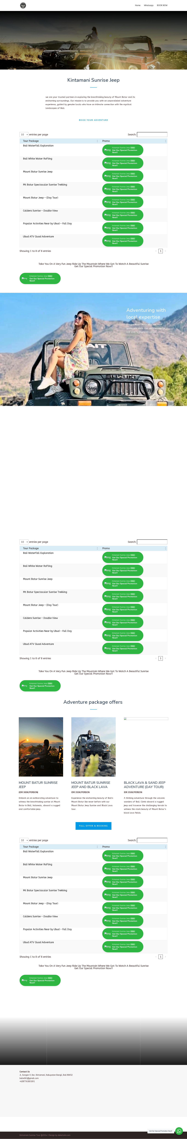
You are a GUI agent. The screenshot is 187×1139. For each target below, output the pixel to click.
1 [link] (160, 251)
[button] (97, 141)
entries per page (38, 134)
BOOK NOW (162, 6)
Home (137, 6)
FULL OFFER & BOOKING (93, 826)
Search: (132, 134)
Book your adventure (93, 120)
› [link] (165, 251)
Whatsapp (148, 6)
